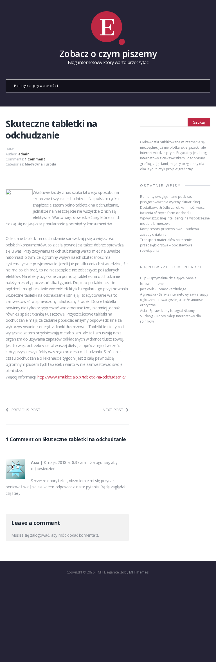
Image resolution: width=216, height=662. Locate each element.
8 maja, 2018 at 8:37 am (65, 462)
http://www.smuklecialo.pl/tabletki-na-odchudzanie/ (81, 377)
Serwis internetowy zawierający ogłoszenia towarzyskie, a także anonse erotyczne (174, 299)
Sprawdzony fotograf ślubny (172, 310)
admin (24, 154)
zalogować (39, 535)
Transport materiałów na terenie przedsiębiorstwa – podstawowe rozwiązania (166, 245)
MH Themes (138, 572)
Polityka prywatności (36, 85)
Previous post (25, 409)
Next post (112, 409)
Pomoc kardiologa (171, 289)
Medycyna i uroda (40, 164)
